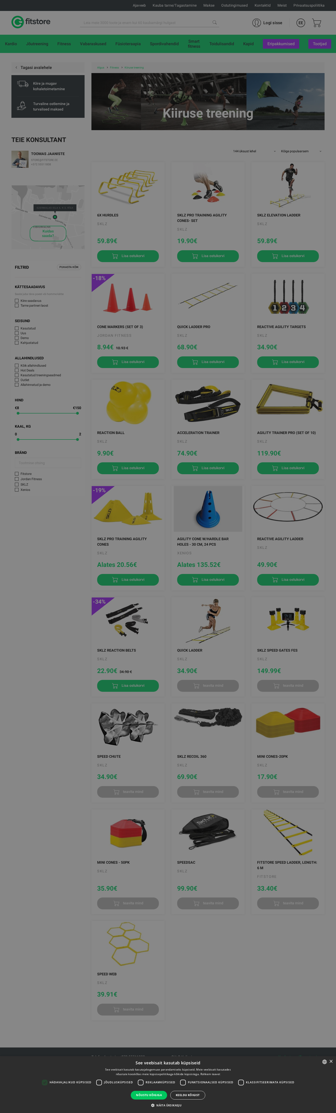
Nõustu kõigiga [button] (149, 1095)
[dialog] (168, 556)
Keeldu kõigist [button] (188, 1095)
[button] (168, 1105)
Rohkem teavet (210, 1074)
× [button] (331, 1061)
